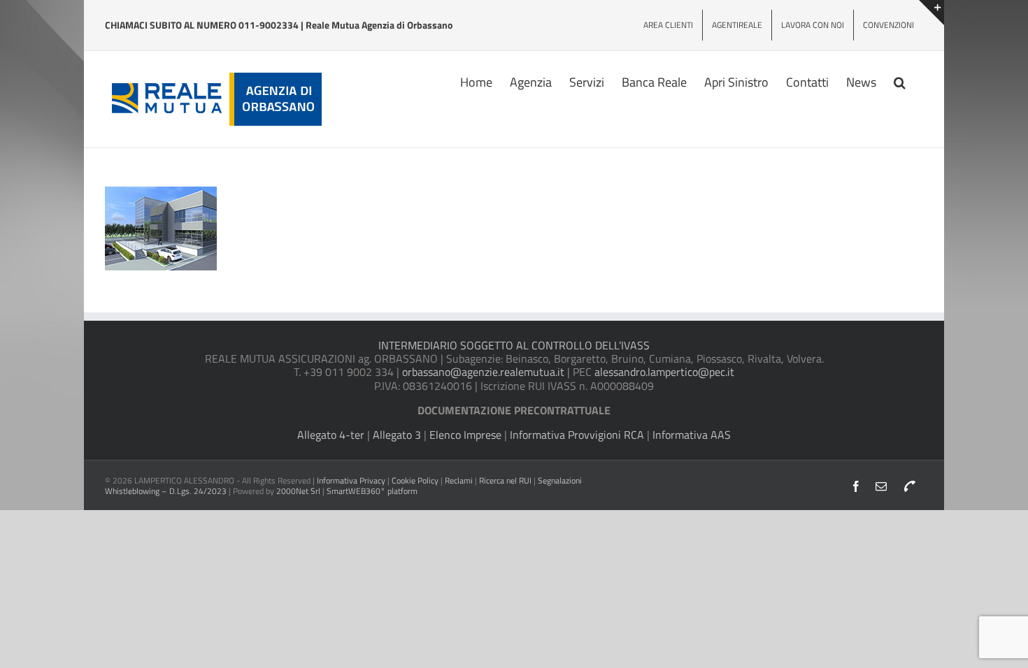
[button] (900, 81)
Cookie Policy (415, 480)
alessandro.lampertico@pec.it (664, 371)
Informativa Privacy (351, 480)
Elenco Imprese (465, 434)
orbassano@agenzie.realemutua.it (483, 371)
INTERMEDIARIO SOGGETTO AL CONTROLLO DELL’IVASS (514, 345)
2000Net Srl (298, 491)
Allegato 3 (397, 434)
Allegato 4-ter (330, 434)
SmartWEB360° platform (372, 491)
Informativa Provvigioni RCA (577, 434)
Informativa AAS (691, 434)
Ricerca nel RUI (506, 480)
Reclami (459, 480)
